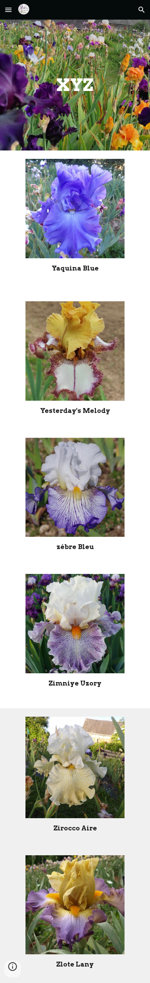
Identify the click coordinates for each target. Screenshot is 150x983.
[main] (75, 85)
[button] (8, 9)
